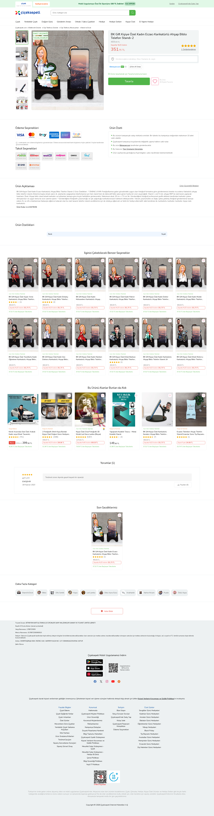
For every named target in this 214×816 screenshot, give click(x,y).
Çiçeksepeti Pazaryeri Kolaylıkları (121, 725)
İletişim (121, 707)
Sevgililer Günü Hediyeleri (149, 710)
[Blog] (119, 681)
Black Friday (149, 730)
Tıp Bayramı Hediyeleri (149, 734)
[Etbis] (100, 778)
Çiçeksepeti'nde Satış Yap (188, 3)
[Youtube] (113, 681)
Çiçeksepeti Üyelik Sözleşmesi (93, 737)
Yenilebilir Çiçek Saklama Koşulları (65, 728)
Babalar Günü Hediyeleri (149, 720)
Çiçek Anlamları (65, 717)
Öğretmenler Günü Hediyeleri (149, 724)
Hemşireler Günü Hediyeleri (149, 740)
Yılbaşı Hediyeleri (149, 727)
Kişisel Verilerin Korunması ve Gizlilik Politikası (92, 741)
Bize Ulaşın (121, 710)
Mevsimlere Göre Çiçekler (65, 724)
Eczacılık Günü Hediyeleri (149, 744)
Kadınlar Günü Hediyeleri (149, 714)
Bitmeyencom (115, 67)
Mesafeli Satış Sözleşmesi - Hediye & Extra (93, 753)
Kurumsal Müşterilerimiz (93, 720)
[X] (101, 681)
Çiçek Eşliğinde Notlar (64, 714)
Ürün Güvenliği (93, 717)
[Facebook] (95, 681)
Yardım (172, 3)
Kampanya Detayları (93, 727)
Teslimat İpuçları (64, 739)
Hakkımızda (93, 710)
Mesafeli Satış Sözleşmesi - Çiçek (93, 747)
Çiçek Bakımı (65, 710)
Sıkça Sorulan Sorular (121, 714)
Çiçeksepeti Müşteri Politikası (92, 714)
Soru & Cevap (136, 67)
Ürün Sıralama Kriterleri (64, 736)
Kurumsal (93, 707)
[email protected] (37, 626)
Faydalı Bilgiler (64, 707)
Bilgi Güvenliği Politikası (93, 761)
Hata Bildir (108, 611)
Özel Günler (64, 720)
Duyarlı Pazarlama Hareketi (93, 730)
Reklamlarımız (93, 724)
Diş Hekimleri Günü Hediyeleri (149, 747)
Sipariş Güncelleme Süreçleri (64, 743)
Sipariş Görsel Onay (65, 746)
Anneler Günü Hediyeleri (149, 717)
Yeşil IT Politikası (92, 764)
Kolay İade (121, 720)
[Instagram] (107, 681)
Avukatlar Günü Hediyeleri (149, 737)
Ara (132, 13)
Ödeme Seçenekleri (121, 729)
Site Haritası (64, 733)
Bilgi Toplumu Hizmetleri (92, 734)
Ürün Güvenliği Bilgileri (189, 185)
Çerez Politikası (93, 758)
